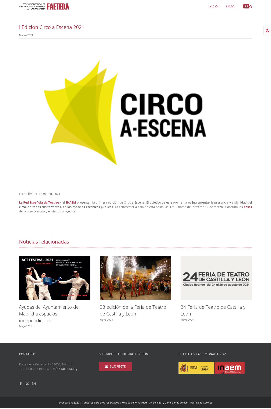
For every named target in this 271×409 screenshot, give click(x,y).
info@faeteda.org (65, 369)
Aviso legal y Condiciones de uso (168, 402)
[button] (250, 6)
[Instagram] (34, 383)
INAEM (71, 202)
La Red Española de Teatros (39, 202)
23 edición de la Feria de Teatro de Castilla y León (133, 310)
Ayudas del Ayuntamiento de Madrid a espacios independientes (49, 314)
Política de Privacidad (134, 402)
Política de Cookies (201, 402)
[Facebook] (20, 383)
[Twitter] (27, 383)
